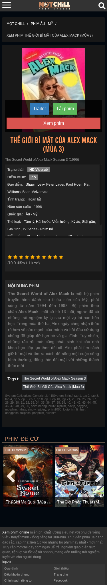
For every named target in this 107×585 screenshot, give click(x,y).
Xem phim (53, 123)
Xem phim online (15, 532)
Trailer (39, 108)
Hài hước (43, 222)
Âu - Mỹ (31, 214)
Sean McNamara (35, 192)
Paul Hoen (74, 185)
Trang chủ (61, 574)
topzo (6, 562)
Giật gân (88, 222)
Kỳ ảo (75, 222)
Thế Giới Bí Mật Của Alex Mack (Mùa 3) (53, 387)
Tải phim (65, 108)
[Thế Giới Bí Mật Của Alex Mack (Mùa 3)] (53, 90)
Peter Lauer (55, 185)
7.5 (33, 177)
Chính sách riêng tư (18, 580)
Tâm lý (29, 222)
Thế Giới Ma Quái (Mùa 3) (28, 502)
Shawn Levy (35, 185)
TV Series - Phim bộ (37, 229)
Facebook (61, 580)
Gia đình (14, 229)
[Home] (55, 5)
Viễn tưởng (61, 222)
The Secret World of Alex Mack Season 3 (54, 378)
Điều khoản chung (16, 574)
